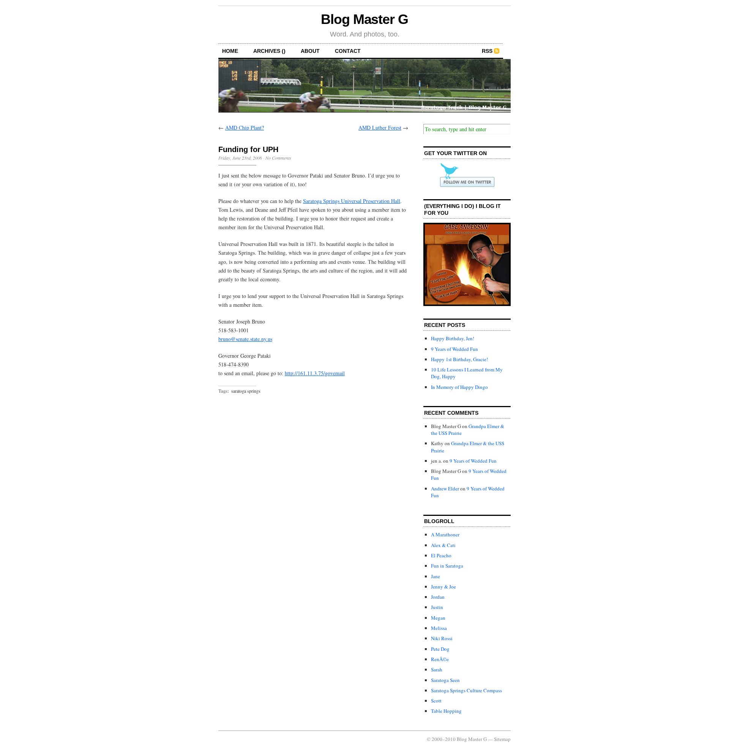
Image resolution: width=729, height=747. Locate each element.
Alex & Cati (443, 545)
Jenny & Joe (443, 586)
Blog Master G (364, 19)
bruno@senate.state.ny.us (245, 339)
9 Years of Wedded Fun (454, 349)
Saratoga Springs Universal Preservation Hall (351, 201)
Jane (435, 576)
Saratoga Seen (445, 680)
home (230, 51)
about (310, 51)
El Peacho (441, 555)
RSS (487, 51)
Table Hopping (446, 710)
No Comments (278, 158)
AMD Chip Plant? (244, 127)
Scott (436, 700)
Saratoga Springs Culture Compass (466, 690)
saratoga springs (245, 391)
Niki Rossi (442, 638)
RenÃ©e (440, 659)
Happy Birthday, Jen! (452, 338)
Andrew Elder (445, 488)
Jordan (438, 596)
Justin (437, 607)
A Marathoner (445, 534)
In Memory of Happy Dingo (459, 387)
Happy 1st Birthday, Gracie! (459, 359)
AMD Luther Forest (379, 127)
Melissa (439, 628)
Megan (438, 617)
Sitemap (502, 739)
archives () (269, 51)
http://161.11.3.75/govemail (315, 373)
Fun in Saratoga (447, 565)
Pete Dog (440, 648)
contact (348, 51)
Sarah (436, 669)
